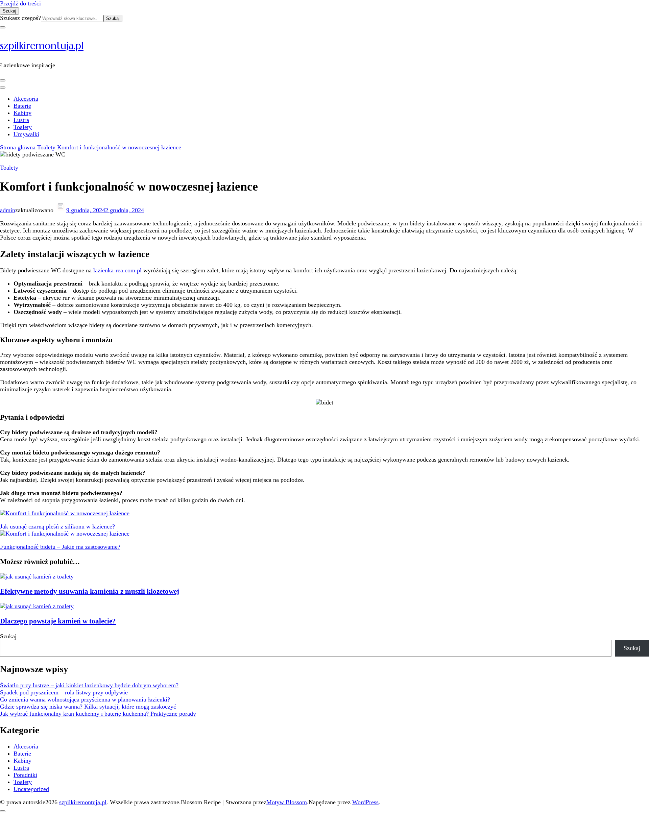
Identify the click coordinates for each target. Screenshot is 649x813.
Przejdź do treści (20, 3)
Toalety (23, 127)
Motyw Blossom (286, 802)
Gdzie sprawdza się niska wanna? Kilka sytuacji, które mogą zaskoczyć (88, 706)
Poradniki (25, 774)
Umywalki (26, 134)
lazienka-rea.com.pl (117, 270)
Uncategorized (31, 789)
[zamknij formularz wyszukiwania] (2, 27)
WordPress (365, 802)
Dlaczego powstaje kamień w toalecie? (58, 621)
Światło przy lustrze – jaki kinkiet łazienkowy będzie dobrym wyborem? (89, 685)
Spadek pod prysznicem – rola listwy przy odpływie (64, 692)
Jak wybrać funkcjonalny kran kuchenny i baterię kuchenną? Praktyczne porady (98, 713)
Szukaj (8, 636)
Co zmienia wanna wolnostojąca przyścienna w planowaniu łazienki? (85, 699)
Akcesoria (26, 98)
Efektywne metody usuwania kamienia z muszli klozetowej (89, 591)
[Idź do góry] (2, 811)
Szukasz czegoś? (20, 18)
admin (7, 210)
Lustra (21, 120)
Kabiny (22, 112)
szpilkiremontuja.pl (41, 45)
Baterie (22, 105)
